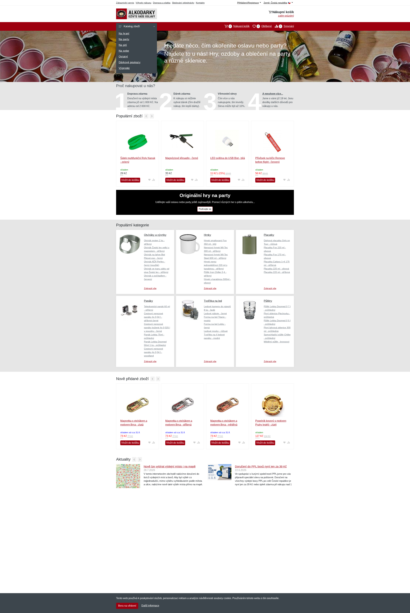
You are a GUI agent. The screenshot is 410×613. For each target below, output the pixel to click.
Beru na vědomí (127, 605)
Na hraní (124, 33)
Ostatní (123, 56)
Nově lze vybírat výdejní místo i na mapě (170, 466)
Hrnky (207, 234)
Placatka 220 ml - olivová (276, 268)
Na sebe (124, 50)
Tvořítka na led (213, 300)
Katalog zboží (132, 26)
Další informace (150, 605)
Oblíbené (265, 26)
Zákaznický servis (125, 2)
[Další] (152, 116)
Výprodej (124, 68)
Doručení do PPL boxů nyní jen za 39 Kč (261, 466)
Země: (275, 3)
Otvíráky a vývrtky (155, 234)
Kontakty (200, 2)
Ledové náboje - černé (215, 313)
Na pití (123, 45)
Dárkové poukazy (129, 62)
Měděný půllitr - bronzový (276, 341)
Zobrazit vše (150, 288)
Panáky (148, 300)
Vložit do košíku (130, 180)
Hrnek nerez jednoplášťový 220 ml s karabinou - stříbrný (215, 265)
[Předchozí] (146, 116)
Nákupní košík (240, 26)
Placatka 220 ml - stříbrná (277, 272)
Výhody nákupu (143, 2)
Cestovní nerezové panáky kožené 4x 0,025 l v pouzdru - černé (157, 327)
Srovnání (287, 26)
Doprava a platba (161, 2)
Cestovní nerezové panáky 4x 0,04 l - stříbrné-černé (153, 317)
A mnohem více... (272, 93)
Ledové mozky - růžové (216, 331)
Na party (124, 39)
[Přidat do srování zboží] (153, 180)
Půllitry (268, 300)
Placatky (269, 234)
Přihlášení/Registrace (248, 3)
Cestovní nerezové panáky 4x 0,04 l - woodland (153, 352)
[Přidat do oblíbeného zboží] (149, 180)
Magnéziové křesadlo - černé (181, 158)
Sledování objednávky (183, 2)
